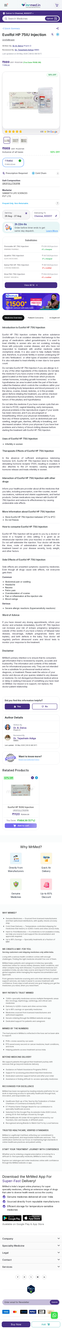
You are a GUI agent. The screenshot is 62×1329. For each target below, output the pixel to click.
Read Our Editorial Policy (29, 759)
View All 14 (29, 285)
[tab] (6, 140)
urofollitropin (8, 40)
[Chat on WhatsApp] (54, 1315)
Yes (19, 706)
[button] (5, 5)
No (46, 706)
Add (43, 1324)
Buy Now (16, 1324)
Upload (50, 18)
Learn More (52, 231)
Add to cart (23, 825)
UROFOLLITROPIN (11, 183)
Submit (55, 1302)
